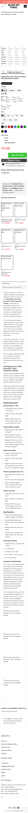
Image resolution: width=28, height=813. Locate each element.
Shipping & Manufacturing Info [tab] (11, 287)
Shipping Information (7, 766)
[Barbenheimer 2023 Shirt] (21, 236)
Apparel (9, 70)
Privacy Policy (5, 747)
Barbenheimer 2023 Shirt (20, 246)
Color (3, 123)
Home (3, 70)
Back (6, 140)
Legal (2, 775)
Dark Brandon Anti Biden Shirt (6, 273)
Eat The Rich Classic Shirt (20, 220)
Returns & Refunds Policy (9, 744)
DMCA (3, 772)
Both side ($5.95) (10, 142)
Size (2, 112)
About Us (4, 741)
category (17, 188)
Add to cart (17, 155)
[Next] (24, 28)
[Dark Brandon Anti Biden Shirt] (7, 262)
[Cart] (25, 6)
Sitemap (3, 753)
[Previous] (3, 28)
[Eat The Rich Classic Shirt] (21, 210)
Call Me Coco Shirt (6, 246)
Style (3, 94)
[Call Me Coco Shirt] (7, 236)
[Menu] (2, 6)
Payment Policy (6, 769)
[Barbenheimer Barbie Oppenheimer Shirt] (7, 210)
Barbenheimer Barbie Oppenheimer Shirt (7, 220)
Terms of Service (6, 750)
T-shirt (16, 70)
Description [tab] (6, 283)
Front (6, 138)
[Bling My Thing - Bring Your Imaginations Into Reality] (13, 6)
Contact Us (4, 763)
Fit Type (3, 86)
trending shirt (5, 172)
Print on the (5, 135)
